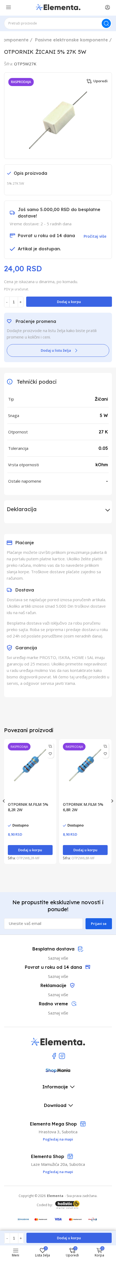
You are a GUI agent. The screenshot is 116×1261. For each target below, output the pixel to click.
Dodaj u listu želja (56, 350)
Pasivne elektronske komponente (71, 39)
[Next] (112, 801)
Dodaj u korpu (69, 301)
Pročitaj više (95, 236)
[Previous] (4, 801)
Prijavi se (99, 923)
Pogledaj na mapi (58, 1171)
